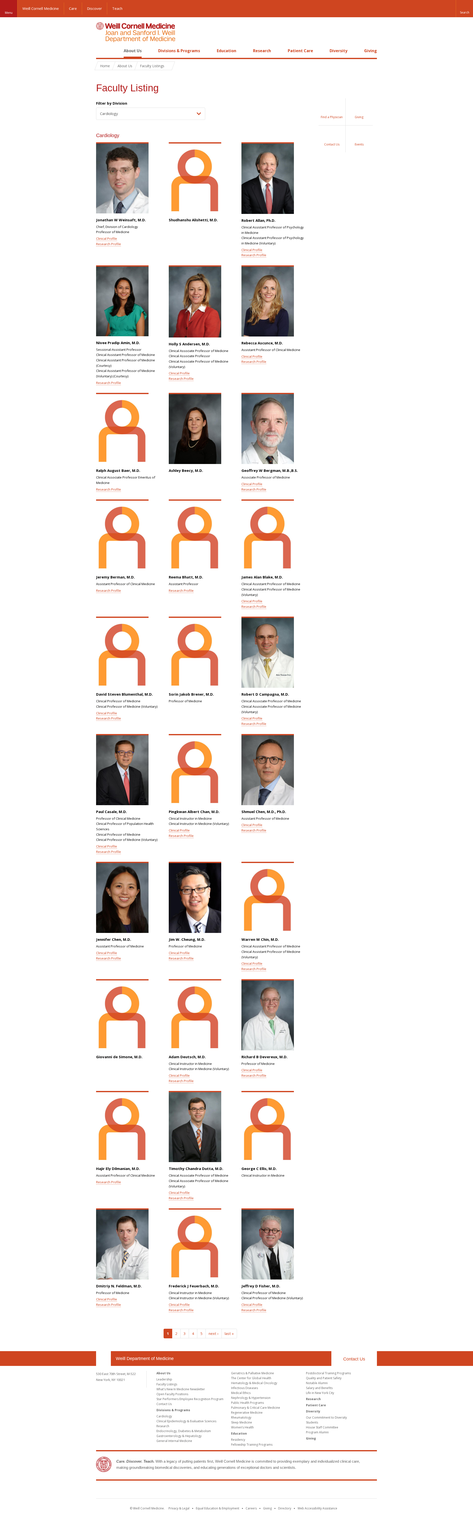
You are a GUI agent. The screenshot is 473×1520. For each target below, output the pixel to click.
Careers (251, 1508)
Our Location (103, 1358)
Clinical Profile (106, 238)
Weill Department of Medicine (145, 1358)
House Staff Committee (322, 1427)
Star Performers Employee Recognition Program (189, 1399)
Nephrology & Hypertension (250, 1398)
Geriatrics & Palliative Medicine (252, 1373)
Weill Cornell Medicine (40, 8)
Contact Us (354, 1359)
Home (101, 51)
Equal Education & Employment (217, 1508)
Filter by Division (111, 103)
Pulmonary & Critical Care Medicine (255, 1408)
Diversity (338, 50)
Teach (117, 8)
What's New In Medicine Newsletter (180, 1389)
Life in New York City (320, 1393)
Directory (284, 1508)
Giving (370, 50)
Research (262, 50)
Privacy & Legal (179, 1508)
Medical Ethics (241, 1393)
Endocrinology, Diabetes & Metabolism (183, 1431)
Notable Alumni (317, 1383)
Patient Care (300, 50)
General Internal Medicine (174, 1441)
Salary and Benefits (319, 1388)
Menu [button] (9, 13)
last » (229, 1333)
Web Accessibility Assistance (317, 1508)
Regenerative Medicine (247, 1412)
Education (226, 50)
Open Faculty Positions (172, 1394)
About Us (133, 50)
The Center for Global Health (251, 1378)
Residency (238, 1440)
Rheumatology (241, 1417)
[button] (464, 8)
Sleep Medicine (241, 1422)
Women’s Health (242, 1427)
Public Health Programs (247, 1403)
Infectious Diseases (244, 1388)
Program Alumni (317, 1432)
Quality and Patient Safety (323, 1378)
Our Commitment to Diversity (326, 1417)
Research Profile (108, 244)
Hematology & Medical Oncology (254, 1383)
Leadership (164, 1379)
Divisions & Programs (179, 50)
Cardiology (164, 1416)
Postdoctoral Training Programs (328, 1373)
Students (312, 1422)
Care (73, 8)
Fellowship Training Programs (251, 1444)
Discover (94, 8)
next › (214, 1333)
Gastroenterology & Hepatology (179, 1436)
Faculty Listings (166, 1384)
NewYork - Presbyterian (278, 1490)
